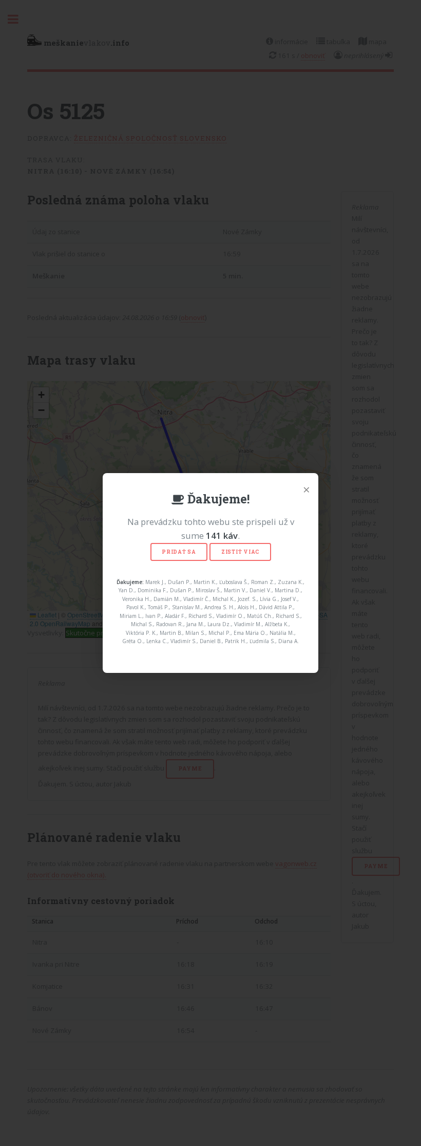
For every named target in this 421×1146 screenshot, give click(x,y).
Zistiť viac (240, 552)
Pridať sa (179, 552)
